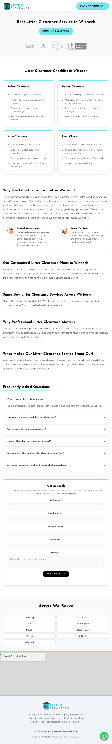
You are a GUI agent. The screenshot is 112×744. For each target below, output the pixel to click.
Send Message (56, 574)
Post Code (56, 540)
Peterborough (83, 630)
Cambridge (29, 617)
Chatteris (83, 617)
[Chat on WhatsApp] (104, 736)
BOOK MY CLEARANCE (56, 31)
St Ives (29, 636)
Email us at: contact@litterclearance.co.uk (56, 731)
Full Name (56, 500)
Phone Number (56, 527)
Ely (29, 623)
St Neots (82, 636)
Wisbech (29, 642)
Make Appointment (92, 6)
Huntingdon (83, 623)
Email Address (56, 513)
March (29, 630)
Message (56, 553)
